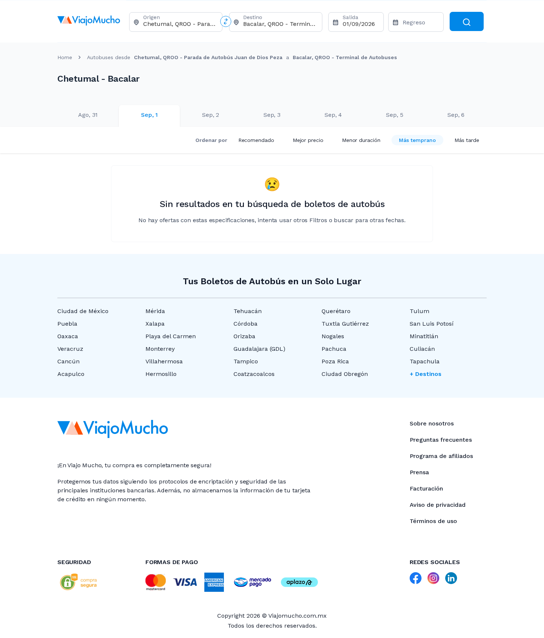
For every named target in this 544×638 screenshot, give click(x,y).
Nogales (333, 336)
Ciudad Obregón (345, 373)
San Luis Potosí (432, 323)
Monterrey (160, 348)
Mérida (155, 311)
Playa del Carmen (170, 336)
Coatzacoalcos (254, 373)
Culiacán (422, 348)
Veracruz (70, 348)
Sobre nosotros (432, 423)
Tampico (246, 361)
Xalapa (155, 323)
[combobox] (179, 24)
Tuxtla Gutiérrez (345, 323)
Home (64, 57)
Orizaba (244, 336)
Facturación (426, 488)
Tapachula (425, 361)
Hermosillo (161, 373)
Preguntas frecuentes (441, 439)
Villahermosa (164, 361)
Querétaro (336, 311)
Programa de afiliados (441, 455)
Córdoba (246, 323)
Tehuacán (248, 311)
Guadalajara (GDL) (259, 348)
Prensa (419, 472)
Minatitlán (424, 336)
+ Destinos (425, 373)
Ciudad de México (82, 311)
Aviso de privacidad (438, 504)
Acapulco (70, 373)
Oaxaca (67, 336)
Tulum (419, 311)
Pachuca (334, 348)
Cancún (68, 361)
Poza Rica (335, 361)
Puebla (67, 323)
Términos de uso (433, 521)
